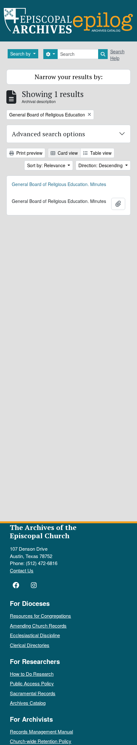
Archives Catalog (28, 702)
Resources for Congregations (40, 615)
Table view (100, 153)
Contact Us (21, 570)
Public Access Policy (32, 683)
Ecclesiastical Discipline (35, 635)
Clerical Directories (29, 645)
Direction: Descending (101, 165)
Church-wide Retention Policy (40, 741)
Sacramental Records (32, 693)
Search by (21, 53)
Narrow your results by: (69, 76)
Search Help (117, 54)
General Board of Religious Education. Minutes (59, 184)
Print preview (28, 153)
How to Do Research (32, 673)
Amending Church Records (38, 625)
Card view (67, 153)
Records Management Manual (41, 731)
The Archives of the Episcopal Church (43, 531)
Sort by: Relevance (47, 165)
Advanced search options (48, 134)
